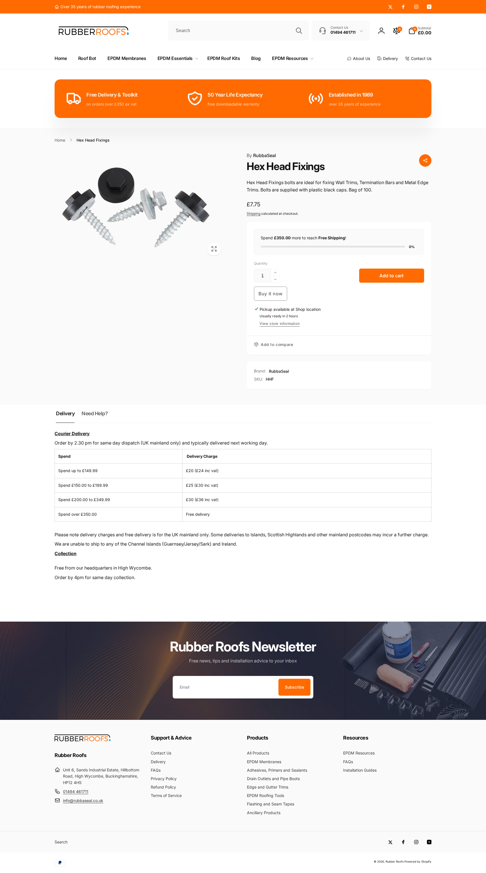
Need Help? (95, 413)
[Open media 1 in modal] (139, 205)
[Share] (425, 160)
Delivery (65, 413)
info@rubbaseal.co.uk (83, 800)
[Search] (299, 30)
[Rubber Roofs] (83, 739)
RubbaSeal (261, 155)
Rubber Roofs (395, 861)
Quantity (260, 263)
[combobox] (238, 31)
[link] (98, 7)
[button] (419, 30)
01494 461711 (75, 791)
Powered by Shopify (417, 861)
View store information (280, 323)
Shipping (253, 213)
